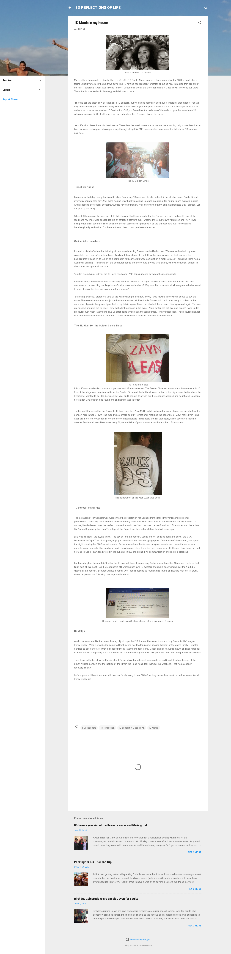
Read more (194, 852)
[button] (199, 23)
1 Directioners (89, 727)
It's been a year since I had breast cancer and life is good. (111, 825)
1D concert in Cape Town (132, 727)
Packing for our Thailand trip (93, 862)
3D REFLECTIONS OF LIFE (98, 7)
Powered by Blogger (139, 939)
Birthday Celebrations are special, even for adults (106, 898)
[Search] (206, 8)
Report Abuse (10, 99)
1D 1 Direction (107, 727)
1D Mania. (154, 727)
